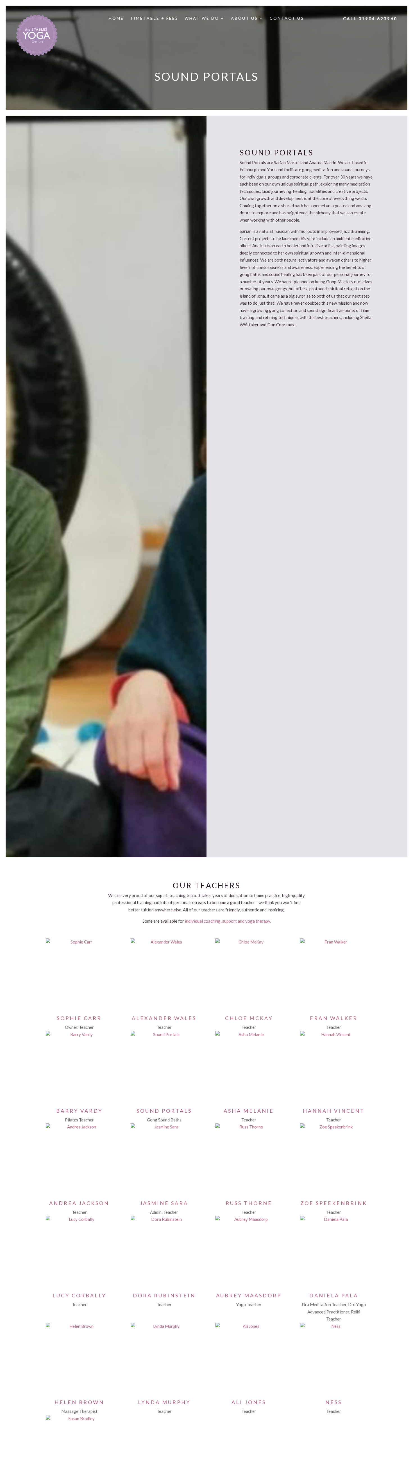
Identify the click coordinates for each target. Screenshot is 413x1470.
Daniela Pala (333, 1295)
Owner (71, 1027)
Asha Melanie (249, 1111)
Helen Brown (79, 1402)
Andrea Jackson (79, 1203)
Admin (156, 1212)
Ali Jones (249, 1402)
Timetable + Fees (154, 18)
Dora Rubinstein (164, 1295)
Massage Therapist (79, 1411)
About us (244, 18)
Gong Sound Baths (164, 1119)
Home (116, 18)
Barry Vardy (79, 1111)
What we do (202, 18)
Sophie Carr (79, 1018)
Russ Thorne (249, 1203)
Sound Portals (164, 1111)
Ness (333, 1402)
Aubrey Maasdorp (249, 1295)
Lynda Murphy (164, 1402)
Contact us (287, 18)
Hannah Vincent (334, 1111)
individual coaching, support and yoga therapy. (228, 921)
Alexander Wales (164, 1018)
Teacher (86, 1027)
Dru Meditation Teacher (324, 1304)
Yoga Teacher (249, 1304)
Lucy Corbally (79, 1295)
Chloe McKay (249, 1018)
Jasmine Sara (164, 1203)
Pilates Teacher (79, 1119)
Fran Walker (334, 1018)
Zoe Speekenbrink (333, 1203)
